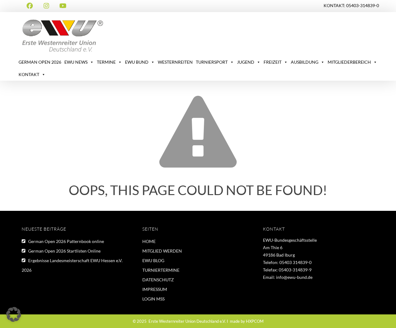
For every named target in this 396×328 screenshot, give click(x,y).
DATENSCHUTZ (158, 279)
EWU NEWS (76, 62)
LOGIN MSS (153, 298)
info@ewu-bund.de (294, 277)
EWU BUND (136, 62)
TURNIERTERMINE (160, 270)
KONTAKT (29, 74)
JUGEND (245, 62)
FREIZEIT (273, 62)
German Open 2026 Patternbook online (66, 241)
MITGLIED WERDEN (162, 250)
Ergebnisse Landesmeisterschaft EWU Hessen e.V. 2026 (72, 265)
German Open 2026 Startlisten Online (64, 250)
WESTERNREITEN (175, 62)
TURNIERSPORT (212, 62)
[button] (13, 314)
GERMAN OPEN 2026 (40, 62)
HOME (149, 241)
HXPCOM (255, 321)
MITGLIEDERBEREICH (349, 62)
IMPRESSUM (154, 289)
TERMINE (106, 62)
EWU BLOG (153, 260)
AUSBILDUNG (304, 62)
